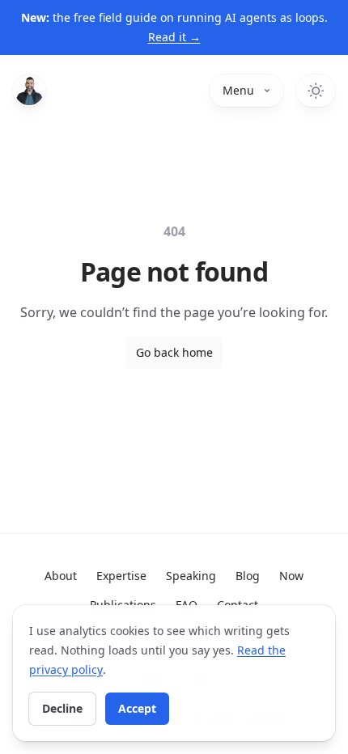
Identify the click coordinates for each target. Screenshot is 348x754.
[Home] (29, 90)
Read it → (174, 36)
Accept (137, 708)
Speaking (191, 575)
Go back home (174, 352)
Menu (238, 90)
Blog (248, 575)
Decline (62, 708)
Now (291, 575)
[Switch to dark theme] (315, 90)
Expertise (121, 575)
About (61, 575)
